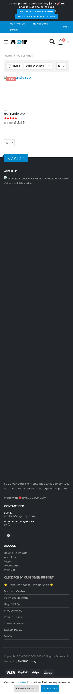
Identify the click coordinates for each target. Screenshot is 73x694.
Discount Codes (14, 591)
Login (7, 561)
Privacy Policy (13, 611)
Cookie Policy (13, 630)
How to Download (16, 553)
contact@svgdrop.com (51, 488)
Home (8, 55)
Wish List (9, 570)
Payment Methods (16, 598)
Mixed (7, 110)
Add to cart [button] (27, 82)
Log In (14, 29)
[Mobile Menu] (7, 42)
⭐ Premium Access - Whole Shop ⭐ (28, 585)
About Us (10, 557)
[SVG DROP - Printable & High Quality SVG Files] (19, 42)
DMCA (8, 636)
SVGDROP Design (28, 661)
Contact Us (17, 23)
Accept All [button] (50, 688)
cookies (20, 682)
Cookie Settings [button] (26, 688)
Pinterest (8, 535)
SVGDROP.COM (36, 498)
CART (66, 26)
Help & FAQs (12, 604)
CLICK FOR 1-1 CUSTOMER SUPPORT (29, 577)
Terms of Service (15, 623)
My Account (40, 23)
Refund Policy (13, 617)
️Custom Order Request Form (35, 11)
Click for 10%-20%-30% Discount (36, 16)
